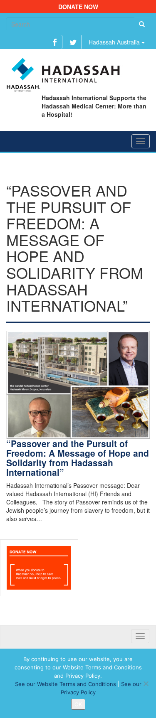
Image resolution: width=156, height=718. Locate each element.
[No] (145, 683)
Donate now (78, 6)
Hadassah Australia (115, 42)
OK (78, 704)
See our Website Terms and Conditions (65, 684)
